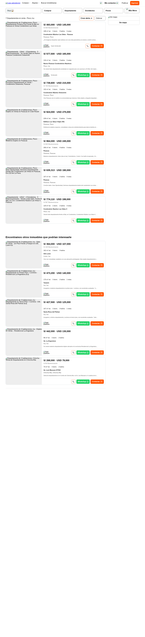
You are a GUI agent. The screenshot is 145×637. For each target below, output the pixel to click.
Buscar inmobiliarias (48, 3)
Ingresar (134, 3)
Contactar (96, 46)
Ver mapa (123, 22)
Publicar (125, 3)
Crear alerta (85, 18)
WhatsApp (82, 75)
